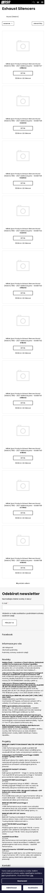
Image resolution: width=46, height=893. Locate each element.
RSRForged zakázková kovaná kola (16, 706)
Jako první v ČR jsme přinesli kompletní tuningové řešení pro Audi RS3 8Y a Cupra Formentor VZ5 (22, 673)
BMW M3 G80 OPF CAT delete (13, 813)
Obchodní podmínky (10, 650)
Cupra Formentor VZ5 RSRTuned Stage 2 (18, 849)
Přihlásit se (9, 623)
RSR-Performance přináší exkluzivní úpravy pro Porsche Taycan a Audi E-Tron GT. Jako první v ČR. (22, 715)
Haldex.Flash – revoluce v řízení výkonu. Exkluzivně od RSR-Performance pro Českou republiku (23, 663)
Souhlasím (33, 888)
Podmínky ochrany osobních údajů (15, 652)
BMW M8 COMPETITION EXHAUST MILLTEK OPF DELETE (23, 744)
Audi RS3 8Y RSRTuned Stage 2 (14, 780)
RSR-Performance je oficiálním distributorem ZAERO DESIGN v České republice (20, 726)
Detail (23, 73)
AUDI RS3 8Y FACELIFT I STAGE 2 (14, 769)
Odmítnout (11, 888)
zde (31, 875)
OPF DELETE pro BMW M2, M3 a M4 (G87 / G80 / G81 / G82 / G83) (22, 696)
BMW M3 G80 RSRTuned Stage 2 (15, 803)
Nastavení (22, 881)
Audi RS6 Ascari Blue (10, 837)
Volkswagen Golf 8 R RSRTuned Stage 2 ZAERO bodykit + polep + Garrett (20, 756)
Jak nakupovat (7, 647)
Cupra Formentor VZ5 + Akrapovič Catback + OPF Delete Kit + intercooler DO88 (22, 791)
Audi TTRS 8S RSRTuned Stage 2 (14, 824)
